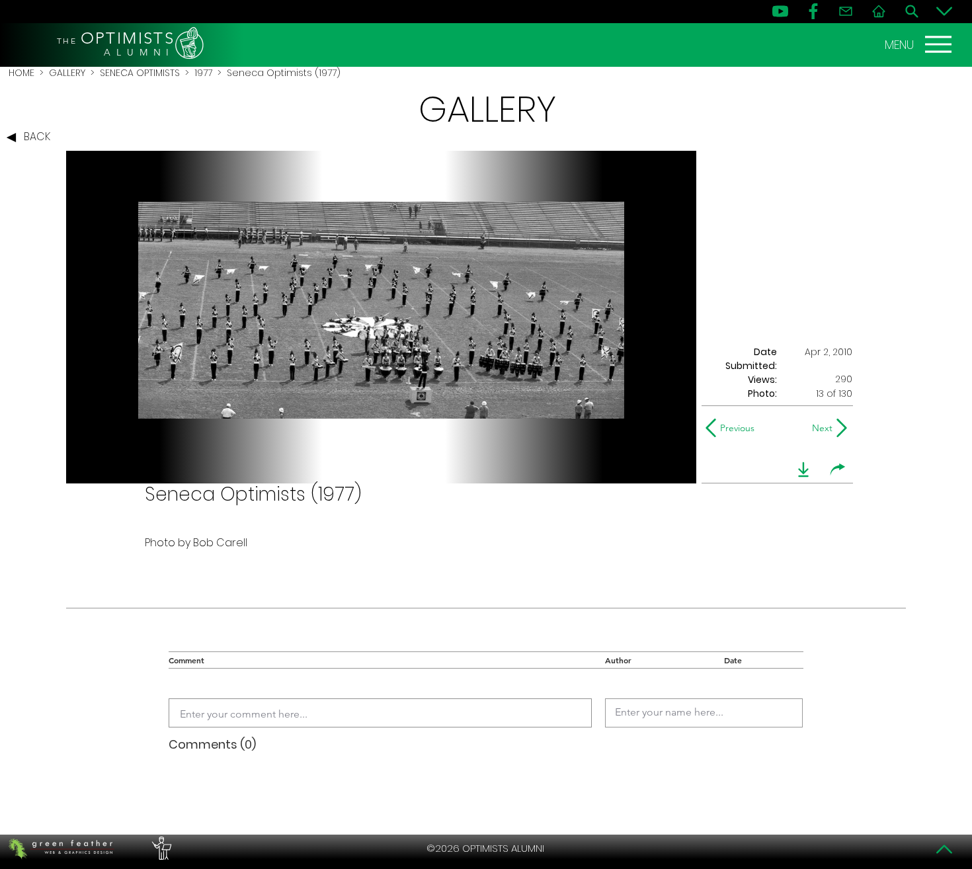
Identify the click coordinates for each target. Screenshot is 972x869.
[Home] (879, 11)
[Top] (944, 849)
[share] (838, 469)
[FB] (813, 11)
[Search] (912, 11)
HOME (21, 72)
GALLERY (67, 72)
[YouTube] (780, 11)
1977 (203, 72)
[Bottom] (944, 11)
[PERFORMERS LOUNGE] (160, 848)
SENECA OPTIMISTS (140, 72)
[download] (803, 469)
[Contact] (845, 11)
